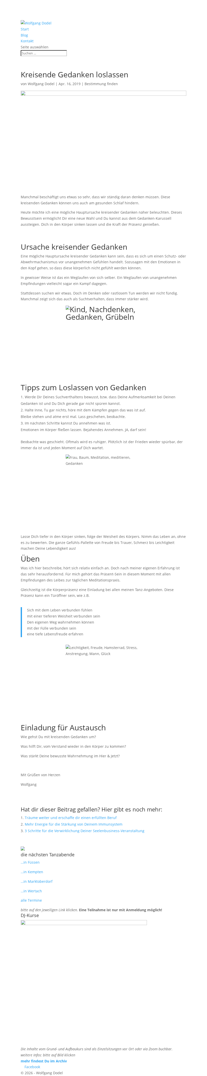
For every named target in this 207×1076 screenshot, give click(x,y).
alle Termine (31, 900)
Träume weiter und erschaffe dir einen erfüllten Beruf (71, 817)
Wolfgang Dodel (41, 83)
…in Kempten (32, 871)
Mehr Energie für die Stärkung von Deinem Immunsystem (73, 824)
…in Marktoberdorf (37, 881)
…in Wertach (31, 891)
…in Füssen (30, 862)
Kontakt (27, 41)
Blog (24, 35)
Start (25, 29)
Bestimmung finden (101, 83)
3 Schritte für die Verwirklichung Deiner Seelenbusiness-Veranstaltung (84, 830)
